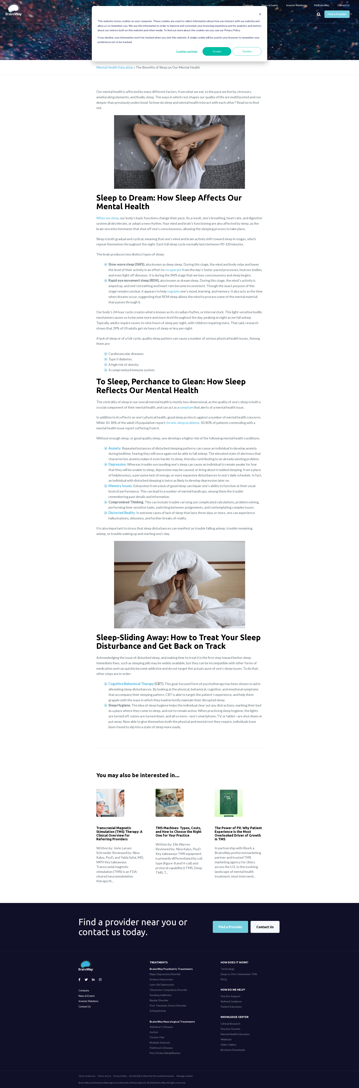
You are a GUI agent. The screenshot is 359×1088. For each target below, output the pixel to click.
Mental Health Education (114, 67)
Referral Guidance (231, 1001)
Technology (227, 968)
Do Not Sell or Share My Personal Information (151, 1076)
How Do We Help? (233, 989)
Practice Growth (230, 1028)
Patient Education (231, 1006)
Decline (247, 51)
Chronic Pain (157, 1037)
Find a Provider (337, 14)
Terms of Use (104, 1076)
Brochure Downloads (233, 1049)
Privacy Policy (120, 1076)
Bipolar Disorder (159, 1000)
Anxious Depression (161, 979)
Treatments (159, 962)
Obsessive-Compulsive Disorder (168, 989)
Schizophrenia (158, 1010)
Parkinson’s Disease (161, 1047)
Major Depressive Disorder (165, 974)
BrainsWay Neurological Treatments (172, 1021)
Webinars (226, 1039)
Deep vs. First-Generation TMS (239, 974)
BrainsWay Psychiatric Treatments (171, 968)
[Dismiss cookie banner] (260, 14)
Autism (154, 1032)
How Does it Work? (234, 962)
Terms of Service (87, 1076)
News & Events (270, 5)
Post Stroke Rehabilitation (165, 1053)
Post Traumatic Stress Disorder (168, 1005)
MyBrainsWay (321, 5)
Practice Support (230, 996)
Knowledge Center (234, 1016)
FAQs (224, 979)
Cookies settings (186, 51)
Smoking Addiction (160, 995)
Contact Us (343, 5)
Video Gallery (228, 1044)
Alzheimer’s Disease (161, 1026)
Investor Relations (296, 5)
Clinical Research (230, 1023)
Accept (217, 51)
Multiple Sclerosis (160, 1042)
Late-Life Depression (162, 984)
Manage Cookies (184, 1076)
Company (248, 5)
